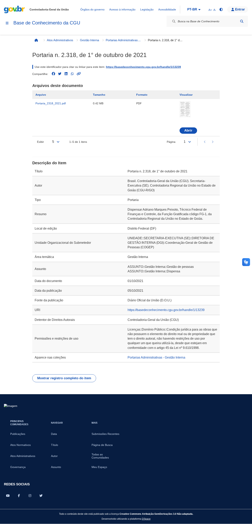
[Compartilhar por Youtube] (8, 496)
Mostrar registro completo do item (64, 378)
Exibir (40, 141)
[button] (237, 9)
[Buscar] (242, 21)
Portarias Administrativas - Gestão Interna (123, 40)
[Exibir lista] (58, 142)
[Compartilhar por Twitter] (41, 496)
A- (214, 9)
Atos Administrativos (60, 40)
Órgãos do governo (92, 9)
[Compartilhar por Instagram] (30, 496)
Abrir (188, 130)
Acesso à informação (122, 9)
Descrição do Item (49, 163)
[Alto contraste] (221, 9)
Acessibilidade (167, 9)
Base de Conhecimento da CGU (46, 22)
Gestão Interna (89, 40)
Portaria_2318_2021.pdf (50, 103)
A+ (210, 9)
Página (171, 141)
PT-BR (192, 9)
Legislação (147, 9)
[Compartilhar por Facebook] (19, 496)
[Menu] (7, 23)
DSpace (146, 518)
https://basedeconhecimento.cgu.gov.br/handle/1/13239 (143, 66)
